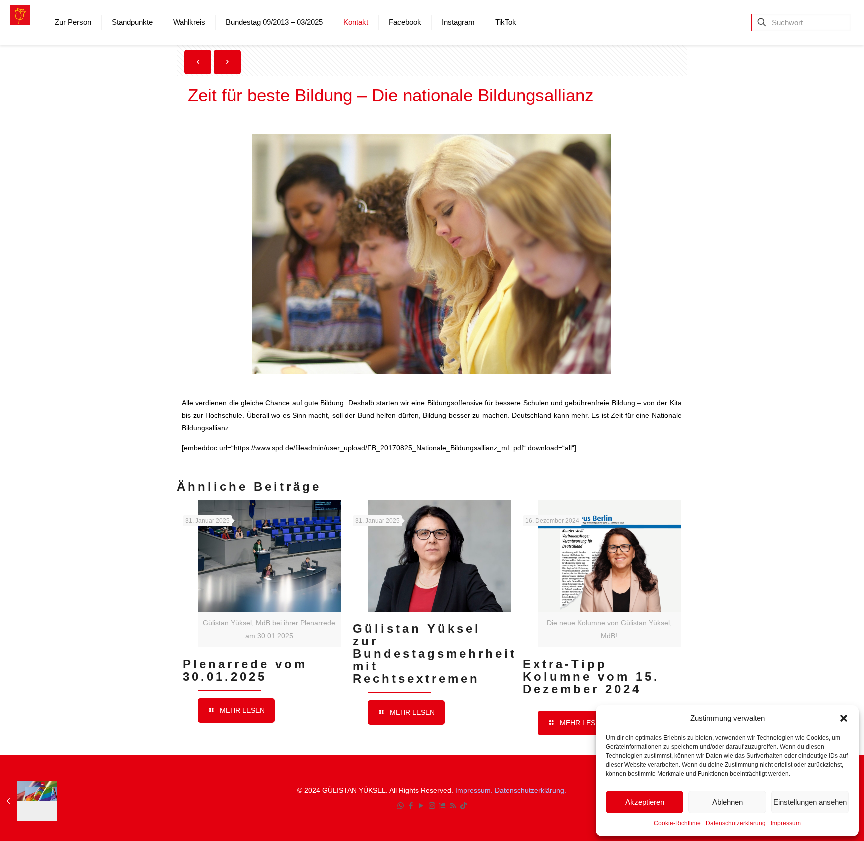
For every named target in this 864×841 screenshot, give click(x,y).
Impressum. (475, 790)
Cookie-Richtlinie (677, 823)
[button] (844, 718)
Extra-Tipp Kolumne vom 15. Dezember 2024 (591, 676)
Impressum (786, 823)
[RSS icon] (453, 805)
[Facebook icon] (411, 805)
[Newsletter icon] (442, 805)
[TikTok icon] (464, 805)
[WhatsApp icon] (400, 805)
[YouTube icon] (422, 805)
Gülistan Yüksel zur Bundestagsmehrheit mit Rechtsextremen (435, 653)
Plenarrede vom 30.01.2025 (245, 670)
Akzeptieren (645, 802)
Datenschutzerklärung (736, 823)
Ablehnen (727, 802)
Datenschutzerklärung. (530, 790)
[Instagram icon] (432, 805)
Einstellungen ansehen (810, 802)
